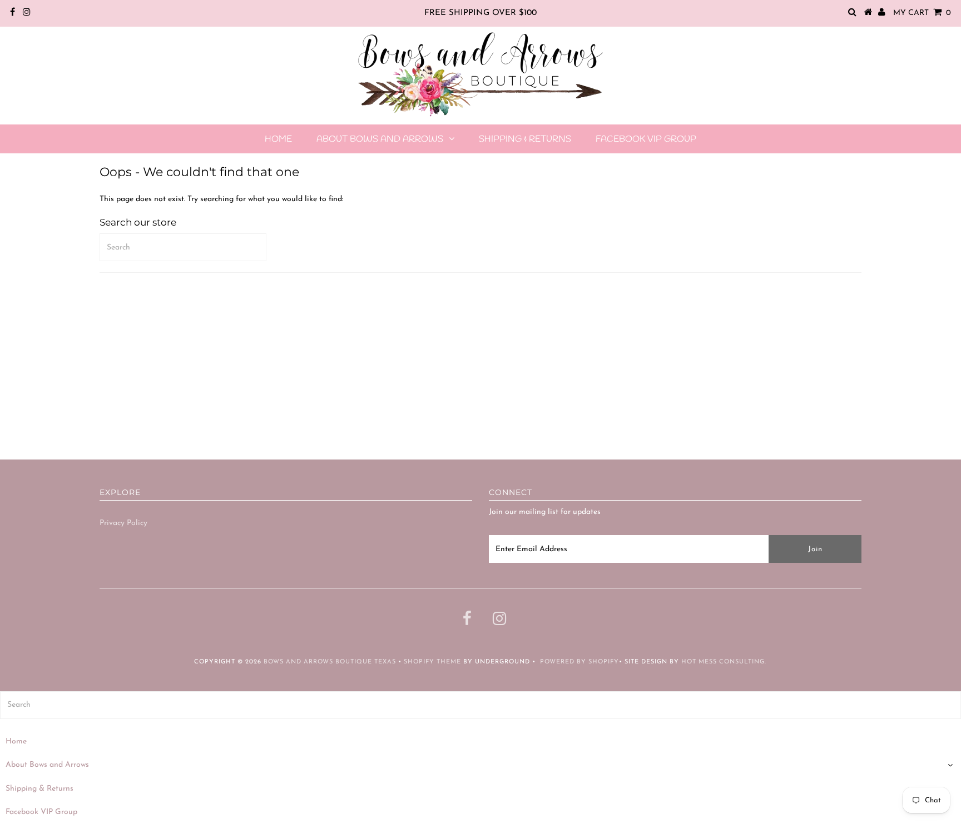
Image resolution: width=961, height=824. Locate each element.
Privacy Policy (123, 523)
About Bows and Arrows (379, 139)
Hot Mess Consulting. (723, 662)
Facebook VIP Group (646, 139)
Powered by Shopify (579, 662)
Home (278, 139)
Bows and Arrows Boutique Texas (330, 662)
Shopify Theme (432, 662)
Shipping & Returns (525, 139)
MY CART (922, 13)
